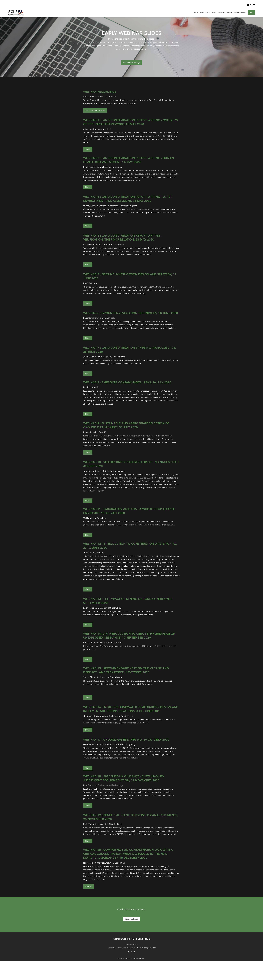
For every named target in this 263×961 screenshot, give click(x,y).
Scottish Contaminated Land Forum (132, 938)
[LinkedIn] (251, 5)
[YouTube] (254, 5)
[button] (88, 886)
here (85, 142)
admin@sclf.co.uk (132, 944)
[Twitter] (128, 952)
